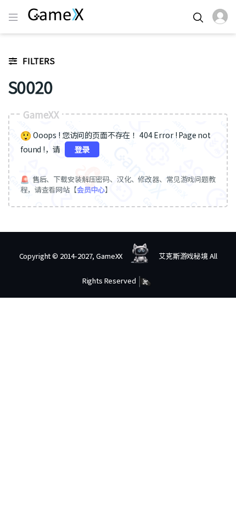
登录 (82, 149)
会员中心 (91, 189)
